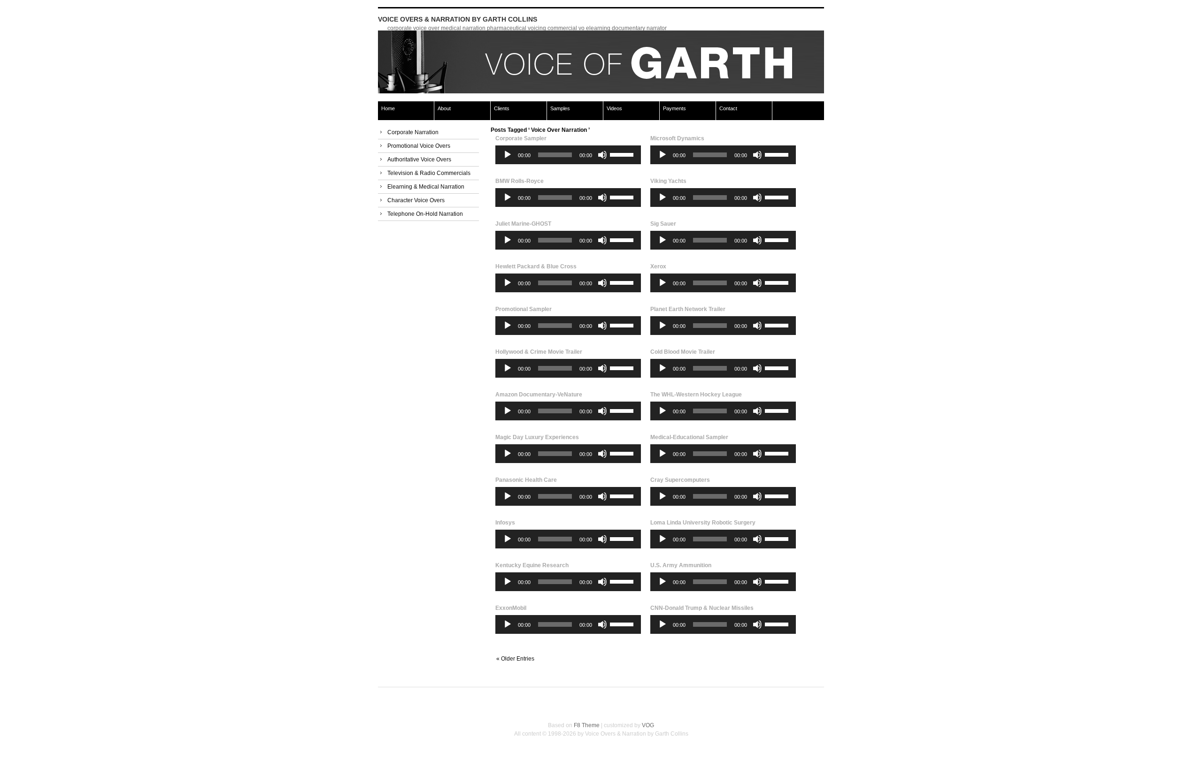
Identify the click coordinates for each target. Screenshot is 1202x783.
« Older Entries (515, 659)
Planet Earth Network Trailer (687, 309)
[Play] (507, 155)
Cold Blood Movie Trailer (682, 352)
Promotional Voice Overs (418, 146)
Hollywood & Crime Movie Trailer (538, 352)
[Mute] (602, 155)
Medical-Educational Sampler (689, 437)
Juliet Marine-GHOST (523, 223)
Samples (560, 108)
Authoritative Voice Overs (419, 159)
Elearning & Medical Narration (425, 186)
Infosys (505, 522)
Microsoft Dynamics (677, 138)
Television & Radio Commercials (428, 173)
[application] (568, 154)
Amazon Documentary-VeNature (538, 394)
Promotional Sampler (523, 309)
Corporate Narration (413, 132)
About (444, 108)
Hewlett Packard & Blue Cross (536, 266)
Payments (674, 108)
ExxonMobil (510, 608)
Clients (501, 108)
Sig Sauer (663, 223)
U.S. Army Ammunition (680, 565)
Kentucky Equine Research (532, 565)
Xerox (658, 266)
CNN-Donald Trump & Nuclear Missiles (702, 608)
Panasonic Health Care (526, 480)
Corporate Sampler (521, 138)
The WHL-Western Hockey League (696, 394)
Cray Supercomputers (680, 480)
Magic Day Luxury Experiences (537, 437)
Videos (614, 108)
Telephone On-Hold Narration (425, 214)
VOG (648, 725)
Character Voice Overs (416, 200)
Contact (728, 108)
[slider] (623, 153)
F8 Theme (587, 725)
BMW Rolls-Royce (519, 181)
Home (388, 108)
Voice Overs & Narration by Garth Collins (457, 19)
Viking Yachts (668, 181)
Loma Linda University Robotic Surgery (702, 522)
